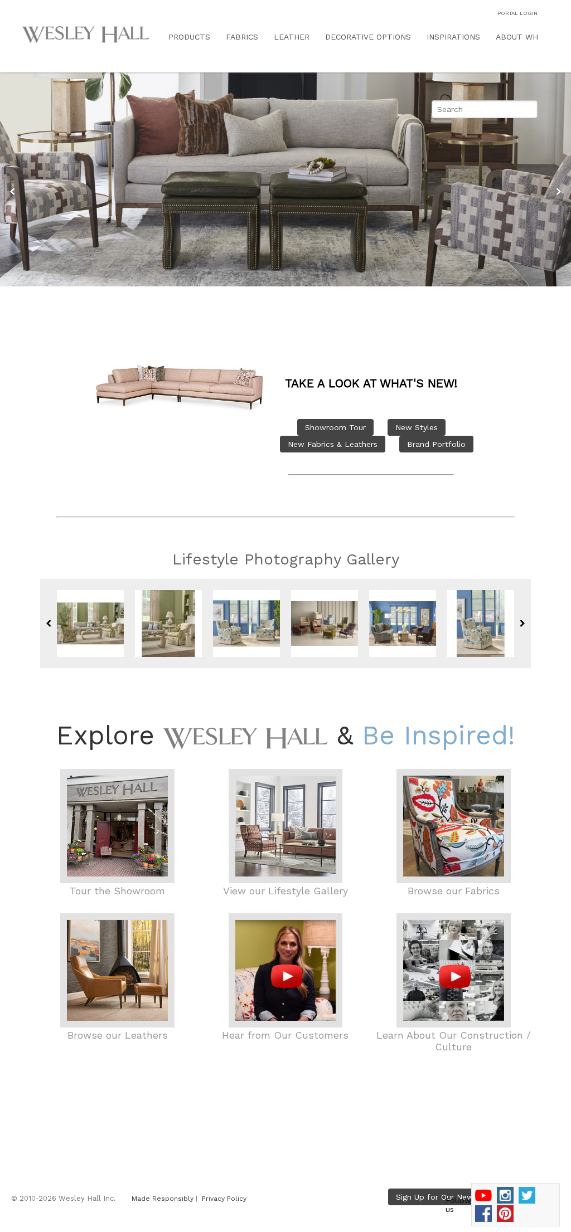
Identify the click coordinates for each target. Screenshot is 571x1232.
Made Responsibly (162, 1198)
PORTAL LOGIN (517, 13)
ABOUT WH (517, 36)
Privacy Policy (224, 1198)
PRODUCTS (189, 36)
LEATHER (291, 36)
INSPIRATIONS (453, 36)
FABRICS (242, 36)
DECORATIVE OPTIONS (368, 36)
